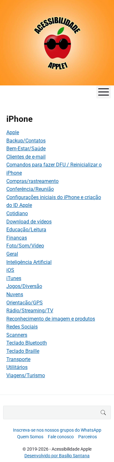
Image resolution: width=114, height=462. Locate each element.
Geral (12, 254)
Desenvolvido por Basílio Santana (57, 455)
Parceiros (87, 436)
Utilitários (17, 367)
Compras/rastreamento (32, 181)
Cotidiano (17, 213)
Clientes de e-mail (26, 157)
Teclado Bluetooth (26, 343)
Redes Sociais (22, 327)
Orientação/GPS (24, 303)
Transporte (18, 359)
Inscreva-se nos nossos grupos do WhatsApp (57, 430)
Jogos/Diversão (24, 286)
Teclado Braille (22, 351)
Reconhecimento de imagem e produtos (50, 319)
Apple (12, 132)
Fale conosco (61, 436)
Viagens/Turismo (25, 375)
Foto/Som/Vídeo (25, 246)
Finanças (16, 238)
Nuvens (14, 294)
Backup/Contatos (26, 141)
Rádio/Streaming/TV (29, 311)
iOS (10, 270)
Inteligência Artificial (29, 262)
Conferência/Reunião (30, 189)
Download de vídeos (29, 222)
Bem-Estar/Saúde (26, 149)
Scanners (16, 335)
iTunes (13, 278)
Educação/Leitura (26, 230)
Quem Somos (30, 436)
